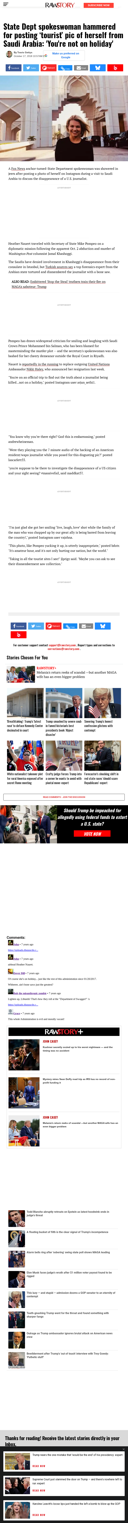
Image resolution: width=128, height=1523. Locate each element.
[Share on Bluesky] (98, 67)
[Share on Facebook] (14, 67)
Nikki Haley (34, 369)
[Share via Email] (81, 67)
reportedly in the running (40, 364)
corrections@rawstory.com (63, 649)
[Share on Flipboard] (48, 67)
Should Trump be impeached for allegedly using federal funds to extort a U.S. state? (92, 817)
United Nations (99, 364)
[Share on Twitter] (31, 67)
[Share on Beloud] (115, 67)
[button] (65, 67)
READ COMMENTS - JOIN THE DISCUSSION (64, 797)
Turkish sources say (59, 267)
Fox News (18, 168)
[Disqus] (64, 889)
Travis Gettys (24, 52)
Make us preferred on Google (65, 55)
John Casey (50, 1041)
